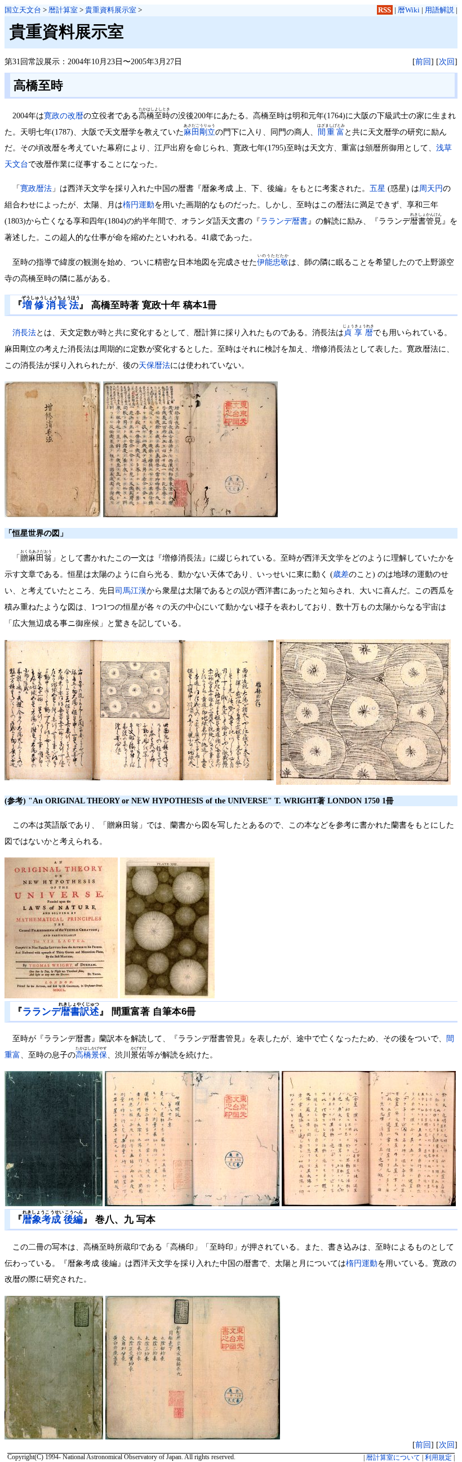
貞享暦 (358, 332)
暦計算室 (63, 10)
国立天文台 (23, 10)
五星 (377, 188)
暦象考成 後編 (53, 1219)
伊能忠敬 (272, 261)
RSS (384, 10)
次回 (447, 61)
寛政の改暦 (63, 115)
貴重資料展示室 (110, 10)
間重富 (331, 131)
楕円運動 (138, 204)
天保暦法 (154, 365)
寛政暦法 (36, 188)
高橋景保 (91, 1054)
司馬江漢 (130, 590)
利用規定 (438, 1457)
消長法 (24, 332)
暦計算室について (393, 1457)
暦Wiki (409, 10)
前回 (423, 61)
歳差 (341, 574)
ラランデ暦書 (284, 220)
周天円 (431, 188)
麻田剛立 (199, 131)
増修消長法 (50, 305)
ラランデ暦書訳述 (61, 1011)
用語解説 (439, 10)
